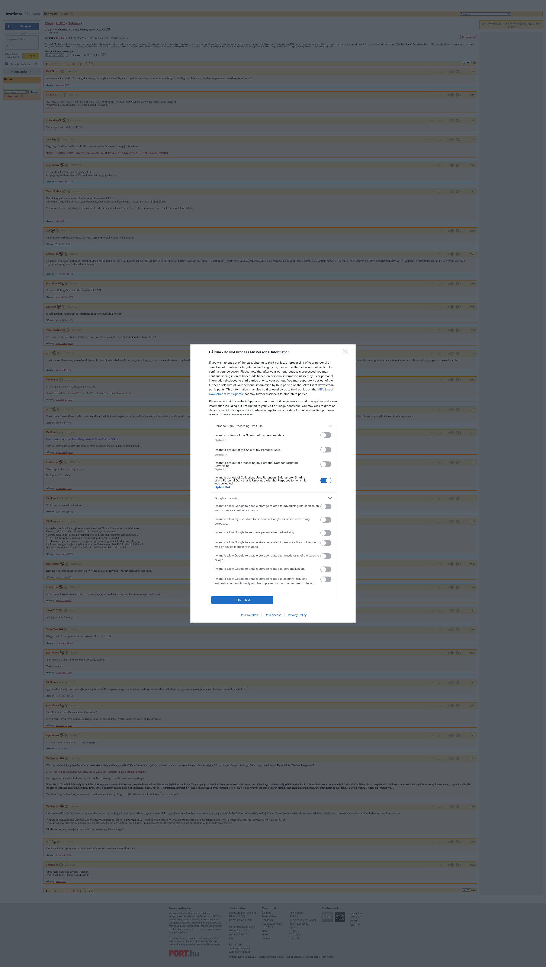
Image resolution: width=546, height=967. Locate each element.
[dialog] (273, 483)
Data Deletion (249, 615)
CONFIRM (242, 600)
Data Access (273, 615)
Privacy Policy (297, 615)
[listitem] (273, 426)
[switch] (325, 435)
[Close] (347, 352)
